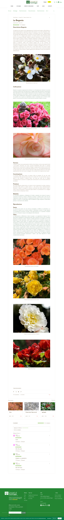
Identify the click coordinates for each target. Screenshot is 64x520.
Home (25, 495)
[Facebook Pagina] (41, 505)
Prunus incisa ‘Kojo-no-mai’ (31, 412)
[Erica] (15, 406)
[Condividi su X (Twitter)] (16, 391)
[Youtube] (49, 505)
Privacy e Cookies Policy (58, 498)
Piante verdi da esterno (31, 10)
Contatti (41, 494)
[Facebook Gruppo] (43, 505)
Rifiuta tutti (54, 518)
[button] (54, 2)
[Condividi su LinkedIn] (18, 391)
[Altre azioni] (49, 17)
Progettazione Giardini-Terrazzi (33, 495)
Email (10, 510)
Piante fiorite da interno (40, 10)
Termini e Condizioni (58, 495)
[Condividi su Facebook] (13, 391)
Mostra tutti (53, 400)
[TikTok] (45, 505)
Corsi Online (30, 498)
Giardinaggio (15, 10)
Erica (10, 412)
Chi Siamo (25, 500)
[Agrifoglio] (48, 406)
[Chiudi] (62, 518)
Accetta (60, 518)
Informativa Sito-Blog (58, 496)
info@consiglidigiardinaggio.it (45, 496)
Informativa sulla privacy (42, 518)
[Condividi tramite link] (20, 391)
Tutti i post (9, 10)
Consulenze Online (31, 496)
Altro (47, 10)
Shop (25, 496)
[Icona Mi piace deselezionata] (16, 441)
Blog (24, 498)
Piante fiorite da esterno (22, 10)
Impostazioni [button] (49, 518)
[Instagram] (47, 505)
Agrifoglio (44, 412)
